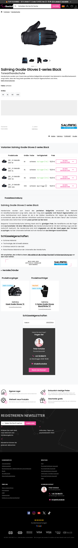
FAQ (42, 464)
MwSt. (3, 471)
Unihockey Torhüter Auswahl (50, 473)
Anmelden (30, 423)
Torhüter (7, 12)
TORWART (67, 136)
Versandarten (6, 464)
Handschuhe (15, 12)
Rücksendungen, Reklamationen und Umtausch (16, 469)
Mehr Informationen (8, 81)
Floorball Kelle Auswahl (48, 469)
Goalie (74, 136)
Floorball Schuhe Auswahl (49, 476)
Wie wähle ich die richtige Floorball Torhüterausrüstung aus (50, 255)
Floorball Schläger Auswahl (49, 466)
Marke (53, 136)
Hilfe (42, 478)
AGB (3, 493)
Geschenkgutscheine (8, 476)
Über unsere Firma (7, 488)
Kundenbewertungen (39, 523)
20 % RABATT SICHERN (60, 2)
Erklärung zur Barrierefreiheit (11, 498)
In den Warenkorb (65, 161)
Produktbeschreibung (13, 198)
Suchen (56, 6)
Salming (34, 129)
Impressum (5, 490)
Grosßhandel (6, 473)
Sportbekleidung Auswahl (49, 471)
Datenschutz (6, 495)
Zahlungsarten (6, 466)
